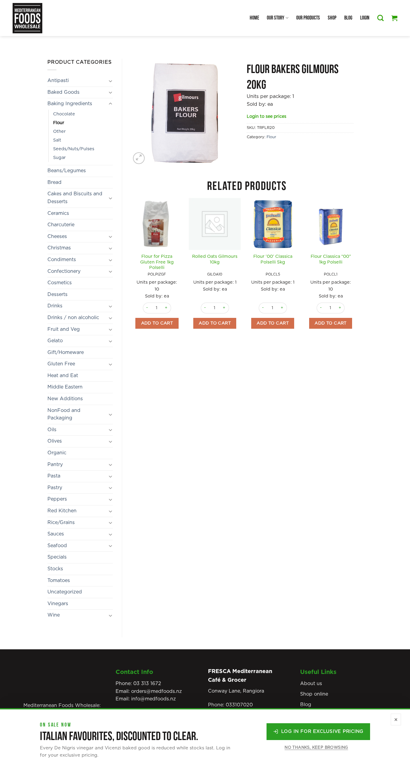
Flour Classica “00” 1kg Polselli (331, 259)
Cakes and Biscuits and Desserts (74, 197)
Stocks (55, 568)
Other (59, 131)
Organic (56, 452)
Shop (332, 18)
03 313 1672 (147, 683)
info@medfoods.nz (153, 698)
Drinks (54, 305)
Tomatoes (58, 580)
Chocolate (64, 114)
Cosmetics (59, 282)
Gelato (55, 340)
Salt (57, 140)
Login (364, 18)
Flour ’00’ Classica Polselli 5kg (272, 259)
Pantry (55, 464)
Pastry (54, 487)
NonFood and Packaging (63, 414)
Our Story (275, 18)
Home (254, 18)
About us (311, 683)
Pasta (53, 476)
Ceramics (58, 213)
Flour (58, 122)
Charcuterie (60, 224)
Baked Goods (63, 92)
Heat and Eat (62, 375)
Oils (51, 429)
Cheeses (57, 236)
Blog (348, 18)
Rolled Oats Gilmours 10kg (214, 259)
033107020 (239, 704)
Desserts (57, 294)
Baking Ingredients (69, 103)
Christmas (59, 247)
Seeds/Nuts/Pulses (73, 149)
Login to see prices (266, 116)
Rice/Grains (61, 522)
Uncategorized (64, 592)
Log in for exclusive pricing (322, 731)
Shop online (314, 694)
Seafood (57, 545)
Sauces (55, 534)
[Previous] (131, 273)
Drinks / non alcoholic (73, 317)
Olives (54, 441)
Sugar (59, 157)
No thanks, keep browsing (316, 748)
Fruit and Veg (63, 329)
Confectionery (63, 271)
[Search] (380, 18)
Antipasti (58, 80)
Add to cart (157, 323)
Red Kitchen (62, 510)
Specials (57, 557)
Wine (53, 615)
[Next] (356, 273)
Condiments (61, 259)
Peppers (57, 499)
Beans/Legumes (66, 170)
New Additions (65, 398)
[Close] (396, 719)
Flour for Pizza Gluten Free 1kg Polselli (157, 262)
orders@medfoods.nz (156, 691)
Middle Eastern (65, 387)
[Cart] (394, 18)
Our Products (308, 18)
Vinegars (57, 603)
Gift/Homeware (65, 352)
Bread (54, 182)
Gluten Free (61, 363)
